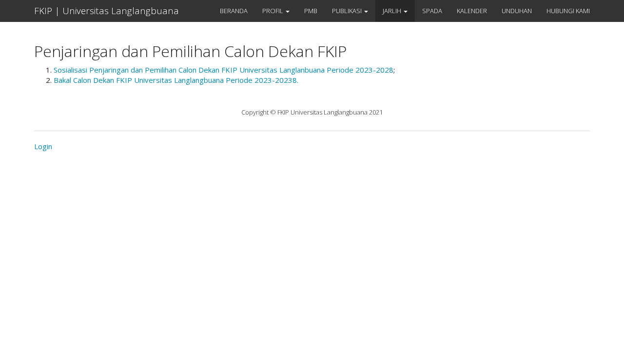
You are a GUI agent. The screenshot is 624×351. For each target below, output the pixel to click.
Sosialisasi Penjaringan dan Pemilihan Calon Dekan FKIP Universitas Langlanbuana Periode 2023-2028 (223, 70)
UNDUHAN (517, 10)
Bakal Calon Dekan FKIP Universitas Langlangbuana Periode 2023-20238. (176, 80)
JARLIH (393, 10)
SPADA (432, 10)
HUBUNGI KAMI (568, 10)
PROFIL (273, 10)
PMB (310, 10)
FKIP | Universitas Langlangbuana (106, 10)
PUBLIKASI (347, 10)
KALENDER (472, 10)
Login (43, 146)
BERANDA (234, 10)
